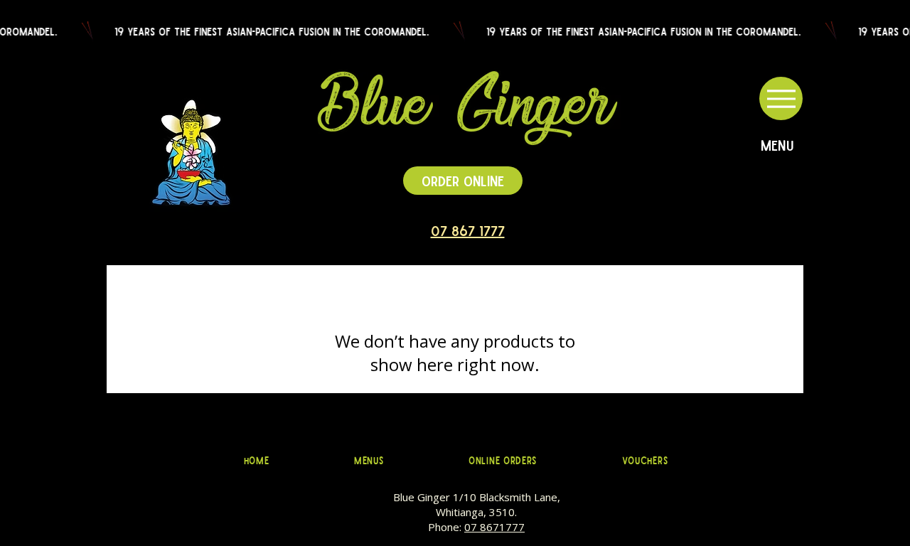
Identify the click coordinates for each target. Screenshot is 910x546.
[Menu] (781, 98)
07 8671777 (494, 527)
